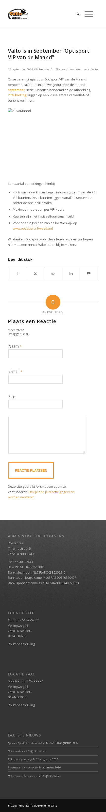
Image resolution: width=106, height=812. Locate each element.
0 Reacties (42, 69)
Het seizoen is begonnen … (23, 776)
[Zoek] (76, 14)
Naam (14, 346)
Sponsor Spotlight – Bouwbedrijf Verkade (31, 743)
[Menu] (86, 14)
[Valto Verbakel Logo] (44, 14)
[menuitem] (76, 14)
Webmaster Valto (87, 69)
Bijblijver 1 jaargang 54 (21, 759)
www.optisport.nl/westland (33, 228)
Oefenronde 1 (15, 751)
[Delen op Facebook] (17, 273)
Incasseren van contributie (23, 767)
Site (11, 396)
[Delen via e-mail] (89, 273)
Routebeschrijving (21, 644)
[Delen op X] (35, 273)
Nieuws (60, 69)
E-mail (15, 371)
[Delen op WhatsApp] (53, 273)
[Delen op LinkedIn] (71, 273)
